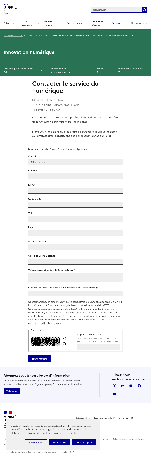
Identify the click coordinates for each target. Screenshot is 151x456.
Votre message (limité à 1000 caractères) (51, 270)
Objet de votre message (42, 255)
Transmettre (39, 359)
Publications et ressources (130, 68)
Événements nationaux (97, 23)
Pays (30, 227)
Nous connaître (27, 23)
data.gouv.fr (82, 417)
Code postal (35, 199)
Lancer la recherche (144, 10)
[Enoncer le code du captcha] (64, 338)
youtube (114, 394)
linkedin (123, 386)
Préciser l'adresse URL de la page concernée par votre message (63, 287)
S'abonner (11, 391)
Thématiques (137, 23)
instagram (139, 386)
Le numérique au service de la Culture (18, 70)
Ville (30, 213)
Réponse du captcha (98, 338)
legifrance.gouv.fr (103, 417)
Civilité (32, 156)
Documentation (75, 23)
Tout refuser (60, 442)
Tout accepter (84, 442)
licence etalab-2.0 (63, 452)
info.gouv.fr (124, 417)
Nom (31, 184)
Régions (116, 23)
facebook (131, 386)
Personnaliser (36, 442)
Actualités (9, 23)
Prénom (33, 170)
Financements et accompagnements (60, 70)
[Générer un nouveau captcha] (64, 343)
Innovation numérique (13, 35)
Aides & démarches (49, 23)
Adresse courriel (38, 241)
